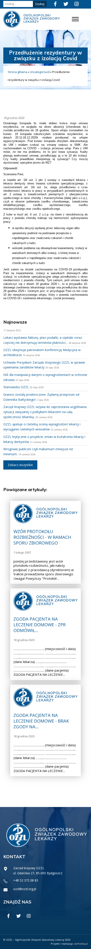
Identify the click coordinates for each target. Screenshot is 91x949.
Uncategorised (39, 72)
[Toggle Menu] (75, 19)
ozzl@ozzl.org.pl (24, 889)
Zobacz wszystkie (20, 465)
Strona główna (17, 72)
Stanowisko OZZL (16, 387)
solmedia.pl (81, 943)
